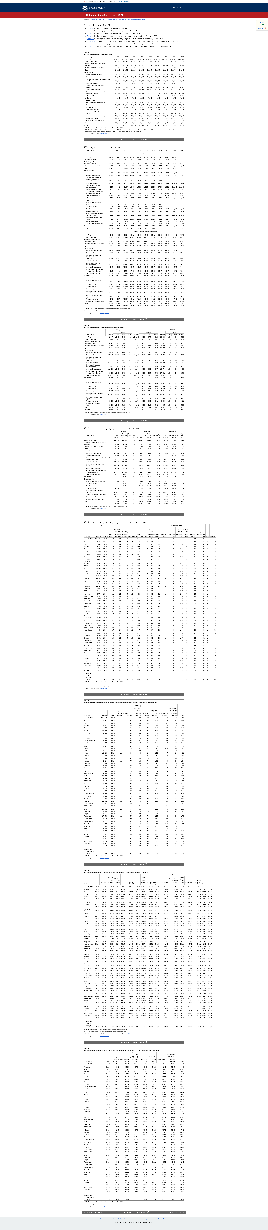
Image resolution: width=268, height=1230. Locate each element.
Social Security (97, 7)
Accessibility (110, 1219)
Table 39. (90, 44)
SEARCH (178, 8)
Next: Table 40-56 (175, 1212)
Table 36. (90, 33)
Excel (259, 25)
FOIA (117, 1219)
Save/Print (261, 28)
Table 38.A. (91, 41)
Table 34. (90, 28)
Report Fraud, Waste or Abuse (147, 1219)
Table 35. (90, 31)
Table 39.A (127, 1033)
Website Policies (163, 1219)
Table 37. (90, 36)
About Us (103, 1219)
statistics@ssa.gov (104, 133)
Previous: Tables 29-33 (94, 1212)
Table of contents (138, 140)
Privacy (135, 1219)
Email (259, 22)
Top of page (125, 140)
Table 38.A (127, 686)
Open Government (125, 1219)
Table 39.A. (91, 46)
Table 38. (90, 39)
